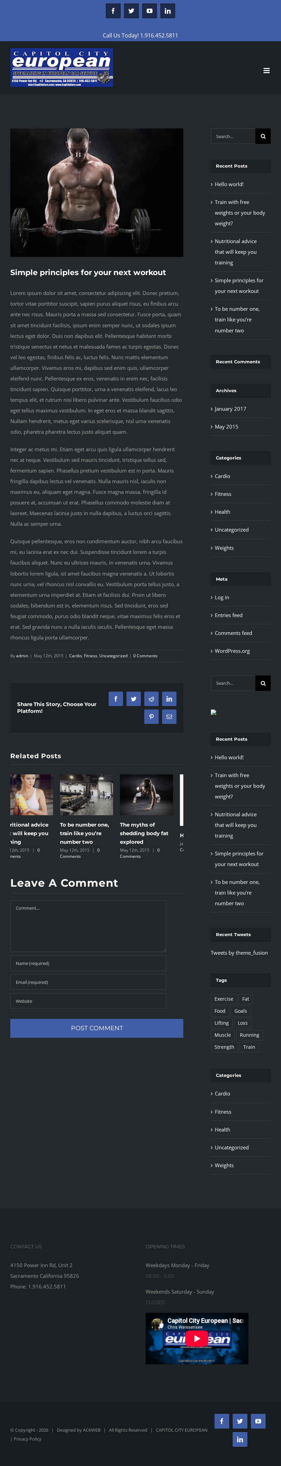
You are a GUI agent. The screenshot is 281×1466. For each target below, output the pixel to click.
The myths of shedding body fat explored (94, 833)
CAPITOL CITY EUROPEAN (182, 1430)
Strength (224, 1047)
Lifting (222, 1023)
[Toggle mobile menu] (267, 70)
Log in (222, 597)
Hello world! (146, 835)
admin (22, 656)
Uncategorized (113, 656)
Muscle (223, 1035)
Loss (243, 1023)
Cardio (75, 656)
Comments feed (233, 632)
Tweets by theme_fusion (239, 952)
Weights (224, 547)
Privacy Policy (27, 1439)
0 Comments (145, 656)
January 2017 (230, 408)
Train (249, 1047)
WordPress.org (232, 650)
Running (249, 1035)
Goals (240, 1011)
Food (220, 1011)
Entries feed (229, 615)
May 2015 (227, 426)
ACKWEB (91, 1430)
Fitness (90, 656)
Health (222, 511)
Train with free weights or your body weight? (240, 212)
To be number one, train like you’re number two (34, 833)
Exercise (224, 999)
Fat (245, 999)
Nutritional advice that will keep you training (236, 252)
